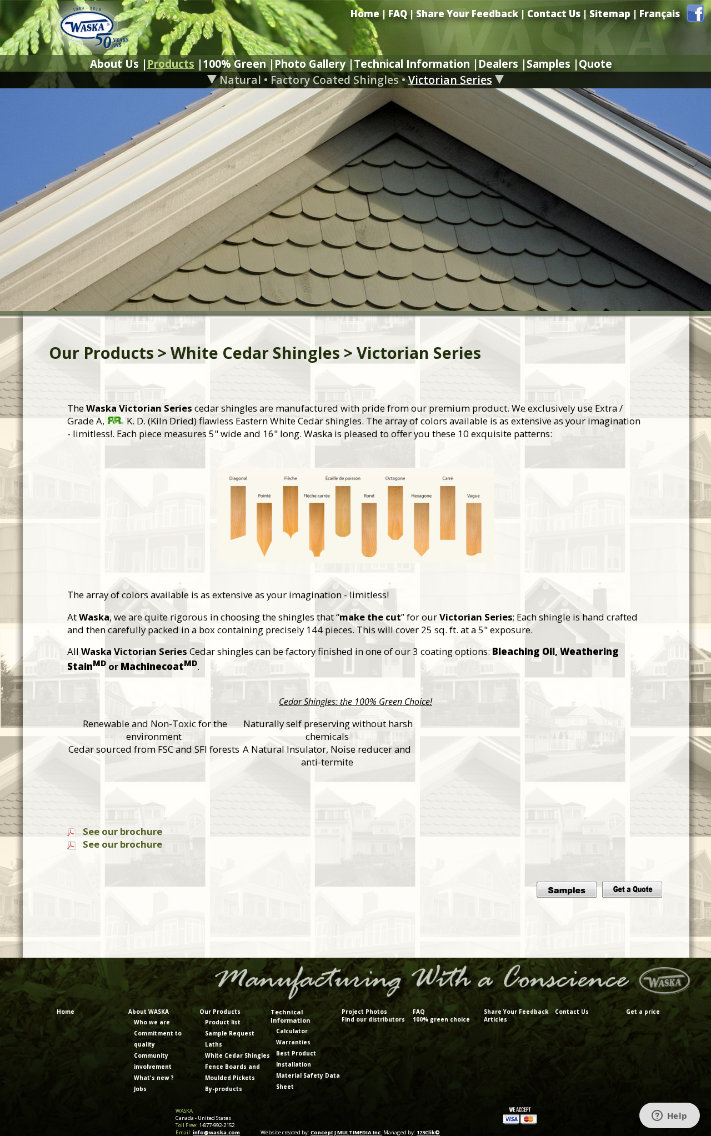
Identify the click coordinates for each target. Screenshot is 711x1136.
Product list (223, 1022)
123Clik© (428, 1132)
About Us (114, 63)
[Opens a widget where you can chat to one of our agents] (669, 1116)
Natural (240, 79)
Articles (495, 1019)
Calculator (292, 1031)
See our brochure (122, 831)
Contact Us (553, 13)
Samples (548, 63)
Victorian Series (450, 79)
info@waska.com (216, 1132)
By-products (223, 1089)
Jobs (140, 1089)
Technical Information (412, 63)
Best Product (296, 1053)
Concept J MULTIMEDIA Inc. (346, 1132)
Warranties (293, 1042)
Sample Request (229, 1033)
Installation (293, 1064)
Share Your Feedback (467, 13)
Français (659, 13)
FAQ (397, 13)
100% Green (234, 63)
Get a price (643, 1011)
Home (365, 13)
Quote (595, 63)
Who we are (152, 1022)
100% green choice (441, 1019)
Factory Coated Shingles (335, 79)
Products (170, 63)
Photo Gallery (310, 63)
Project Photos (364, 1011)
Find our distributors (373, 1019)
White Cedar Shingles (237, 1055)
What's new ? (154, 1078)
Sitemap (609, 13)
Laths (213, 1044)
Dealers (498, 63)
